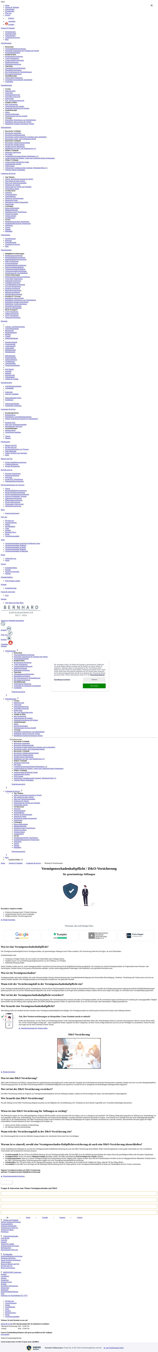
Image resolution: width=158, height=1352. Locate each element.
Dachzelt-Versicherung (13, 473)
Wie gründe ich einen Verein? (15, 181)
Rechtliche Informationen (9, 1286)
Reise (7, 455)
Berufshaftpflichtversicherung (15, 257)
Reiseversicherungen (12, 208)
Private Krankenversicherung (15, 492)
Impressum (4, 1290)
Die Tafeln (8, 154)
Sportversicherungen (12, 114)
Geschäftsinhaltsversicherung (15, 284)
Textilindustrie (10, 361)
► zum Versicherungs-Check (114, 1348)
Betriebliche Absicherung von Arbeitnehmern (20, 120)
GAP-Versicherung (11, 312)
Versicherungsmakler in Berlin (15, 547)
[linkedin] (7, 1217)
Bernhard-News (10, 532)
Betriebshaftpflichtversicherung (15, 259)
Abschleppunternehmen (13, 386)
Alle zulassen (94, 686)
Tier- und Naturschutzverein (14, 100)
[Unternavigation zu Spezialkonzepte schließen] (6, 788)
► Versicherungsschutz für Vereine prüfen (33, 1028)
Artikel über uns (10, 558)
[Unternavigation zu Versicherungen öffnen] (17, 651)
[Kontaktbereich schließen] (151, 5)
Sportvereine (9, 204)
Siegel (7, 560)
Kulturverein (9, 99)
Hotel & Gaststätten (11, 394)
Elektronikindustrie (11, 338)
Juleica (7, 112)
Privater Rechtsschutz (12, 466)
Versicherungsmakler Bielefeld (15, 549)
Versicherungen (10, 32)
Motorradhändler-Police (13, 398)
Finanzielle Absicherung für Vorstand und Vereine (22, 51)
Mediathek (8, 231)
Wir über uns (9, 521)
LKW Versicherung (11, 315)
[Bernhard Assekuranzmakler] (21, 619)
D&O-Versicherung (11, 261)
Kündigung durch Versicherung (16, 212)
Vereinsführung (10, 196)
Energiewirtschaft (11, 342)
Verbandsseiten (10, 36)
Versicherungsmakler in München (16, 551)
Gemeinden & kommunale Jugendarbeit (18, 80)
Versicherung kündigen (13, 432)
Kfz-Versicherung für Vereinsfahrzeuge (18, 72)
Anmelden (11, 21)
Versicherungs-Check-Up (9, 1228)
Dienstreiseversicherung (13, 306)
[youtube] (12, 1217)
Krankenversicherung (8, 1258)
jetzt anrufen (5, 1334)
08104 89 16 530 (6, 1324)
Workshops (9, 225)
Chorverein (9, 93)
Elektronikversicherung (13, 64)
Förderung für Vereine (12, 185)
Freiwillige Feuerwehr (12, 97)
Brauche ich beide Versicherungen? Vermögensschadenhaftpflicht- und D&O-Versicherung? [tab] (44, 1213)
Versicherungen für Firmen (10, 1246)
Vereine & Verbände (12, 7)
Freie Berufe (9, 369)
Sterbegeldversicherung (13, 506)
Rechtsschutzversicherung (14, 56)
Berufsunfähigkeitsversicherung (16, 490)
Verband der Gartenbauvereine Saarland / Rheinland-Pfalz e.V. (26, 168)
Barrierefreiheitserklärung (9, 1292)
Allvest (7, 489)
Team (7, 528)
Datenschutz (5, 1288)
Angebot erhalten (14, 859)
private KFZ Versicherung (14, 479)
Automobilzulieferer (12, 329)
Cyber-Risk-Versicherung (13, 279)
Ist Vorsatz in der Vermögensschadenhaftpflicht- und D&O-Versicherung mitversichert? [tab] (42, 1207)
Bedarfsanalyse (10, 415)
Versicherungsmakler (12, 536)
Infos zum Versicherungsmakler (16, 183)
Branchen (8, 240)
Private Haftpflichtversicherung (15, 462)
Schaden (11, 24)
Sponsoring (5, 1280)
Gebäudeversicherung (12, 283)
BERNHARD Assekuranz (12, 1272)
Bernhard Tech (10, 423)
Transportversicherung (12, 317)
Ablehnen (94, 679)
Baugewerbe (9, 330)
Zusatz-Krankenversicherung (11, 1260)
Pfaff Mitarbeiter (10, 451)
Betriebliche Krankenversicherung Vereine (19, 124)
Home (7, 5)
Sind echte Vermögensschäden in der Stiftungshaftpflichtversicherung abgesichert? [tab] (41, 1194)
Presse (7, 534)
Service (7, 15)
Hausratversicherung (12, 475)
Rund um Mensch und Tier (10, 1264)
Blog (6, 39)
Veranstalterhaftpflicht (12, 53)
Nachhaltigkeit (10, 526)
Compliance (5, 1276)
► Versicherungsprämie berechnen (13, 1176)
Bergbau (8, 334)
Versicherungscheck (18, 692)
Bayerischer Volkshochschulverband (17, 143)
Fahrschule (9, 392)
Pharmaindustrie (10, 358)
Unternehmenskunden (10, 1236)
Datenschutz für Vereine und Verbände (18, 187)
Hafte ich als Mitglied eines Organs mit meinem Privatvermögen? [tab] (32, 1200)
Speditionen (9, 400)
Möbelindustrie (10, 356)
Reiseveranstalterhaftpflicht (14, 267)
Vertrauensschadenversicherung (16, 271)
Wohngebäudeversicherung (14, 481)
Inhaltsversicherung (11, 62)
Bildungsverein (10, 91)
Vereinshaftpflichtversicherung (15, 49)
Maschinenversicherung (13, 290)
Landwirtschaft (10, 346)
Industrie (8, 373)
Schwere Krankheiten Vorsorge (15, 496)
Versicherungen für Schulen (14, 106)
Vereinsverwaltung (11, 214)
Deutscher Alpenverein (13, 152)
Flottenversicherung (12, 314)
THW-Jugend (9, 166)
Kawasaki (8, 477)
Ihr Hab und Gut (10, 447)
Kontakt (8, 570)
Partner (7, 524)
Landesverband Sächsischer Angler (17, 162)
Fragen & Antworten (12, 571)
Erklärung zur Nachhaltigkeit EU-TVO (14, 1295)
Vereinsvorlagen (10, 216)
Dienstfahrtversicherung (13, 70)
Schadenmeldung (11, 568)
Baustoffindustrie (11, 332)
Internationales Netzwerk (13, 426)
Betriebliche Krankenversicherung (16, 302)
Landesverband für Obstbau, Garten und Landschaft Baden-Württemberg (30, 158)
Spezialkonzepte (10, 34)
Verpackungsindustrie (12, 365)
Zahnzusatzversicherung (13, 498)
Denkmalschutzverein (12, 95)
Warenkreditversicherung (13, 294)
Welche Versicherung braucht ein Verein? (19, 179)
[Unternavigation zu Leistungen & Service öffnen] (21, 791)
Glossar (7, 227)
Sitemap (8, 229)
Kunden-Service (6, 1282)
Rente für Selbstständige (13, 308)
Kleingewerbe (10, 375)
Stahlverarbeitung (11, 360)
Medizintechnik (10, 350)
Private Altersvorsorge (12, 502)
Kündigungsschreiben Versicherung (17, 222)
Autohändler (9, 388)
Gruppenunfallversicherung (14, 60)
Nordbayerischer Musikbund (15, 146)
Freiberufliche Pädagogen (14, 78)
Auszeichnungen (11, 522)
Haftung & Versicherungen (14, 198)
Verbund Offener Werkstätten (15, 170)
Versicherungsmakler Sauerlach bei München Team (22, 543)
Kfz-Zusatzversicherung (13, 74)
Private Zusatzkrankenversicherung (17, 494)
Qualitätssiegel (10, 218)
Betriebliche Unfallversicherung (16, 304)
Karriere (11, 18)
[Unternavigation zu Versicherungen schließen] (6, 696)
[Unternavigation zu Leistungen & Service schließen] (6, 855)
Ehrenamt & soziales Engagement (16, 202)
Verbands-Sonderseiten (8, 1226)
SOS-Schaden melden (12, 581)
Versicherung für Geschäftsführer (16, 273)
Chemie (7, 336)
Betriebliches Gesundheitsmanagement (18, 417)
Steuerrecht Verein (11, 200)
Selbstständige (10, 377)
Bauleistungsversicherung (14, 255)
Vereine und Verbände (10, 1220)
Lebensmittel (9, 348)
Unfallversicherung (11, 464)
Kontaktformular (10, 588)
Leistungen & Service (12, 37)
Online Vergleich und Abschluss (16, 453)
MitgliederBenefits (11, 210)
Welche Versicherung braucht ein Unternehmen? (21, 419)
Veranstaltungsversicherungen (15, 68)
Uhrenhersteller (10, 363)
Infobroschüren (10, 430)
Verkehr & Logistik (11, 379)
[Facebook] (2, 1217)
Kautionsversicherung (12, 288)
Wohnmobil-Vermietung (13, 406)
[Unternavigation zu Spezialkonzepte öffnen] (18, 699)
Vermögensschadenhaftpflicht (15, 269)
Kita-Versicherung (11, 104)
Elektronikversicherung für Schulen (17, 108)
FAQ (7, 595)
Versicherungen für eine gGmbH (16, 116)
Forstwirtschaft (10, 344)
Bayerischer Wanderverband (14, 145)
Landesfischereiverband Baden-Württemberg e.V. (22, 156)
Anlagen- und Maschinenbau (15, 327)
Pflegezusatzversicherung (13, 500)
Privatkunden (9, 11)
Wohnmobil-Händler (12, 404)
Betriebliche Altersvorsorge (14, 298)
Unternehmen (9, 9)
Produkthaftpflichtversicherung (15, 265)
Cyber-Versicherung (12, 58)
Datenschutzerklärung (97, 675)
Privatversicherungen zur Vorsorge (17, 449)
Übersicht (8, 192)
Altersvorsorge (6, 1262)
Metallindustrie (10, 352)
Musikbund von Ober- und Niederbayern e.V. (20, 148)
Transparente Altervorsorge (14, 504)
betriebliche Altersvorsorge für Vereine (18, 122)
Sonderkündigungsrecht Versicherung (18, 223)
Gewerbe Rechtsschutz (13, 286)
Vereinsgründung (11, 194)
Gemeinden (9, 82)
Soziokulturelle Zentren (13, 164)
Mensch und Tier (11, 445)
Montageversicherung (12, 292)
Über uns (8, 13)
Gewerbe (8, 371)
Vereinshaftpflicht (7, 1224)
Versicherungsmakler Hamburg (15, 545)
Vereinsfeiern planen (12, 189)
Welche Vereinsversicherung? (11, 1222)
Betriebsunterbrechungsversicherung (17, 277)
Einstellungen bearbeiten (62, 679)
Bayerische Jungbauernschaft (15, 135)
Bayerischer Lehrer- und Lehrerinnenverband (20, 139)
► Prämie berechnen (8, 920)
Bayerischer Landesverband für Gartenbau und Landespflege (26, 137)
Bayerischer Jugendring (13, 133)
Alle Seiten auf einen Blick (14, 603)
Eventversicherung (11, 263)
